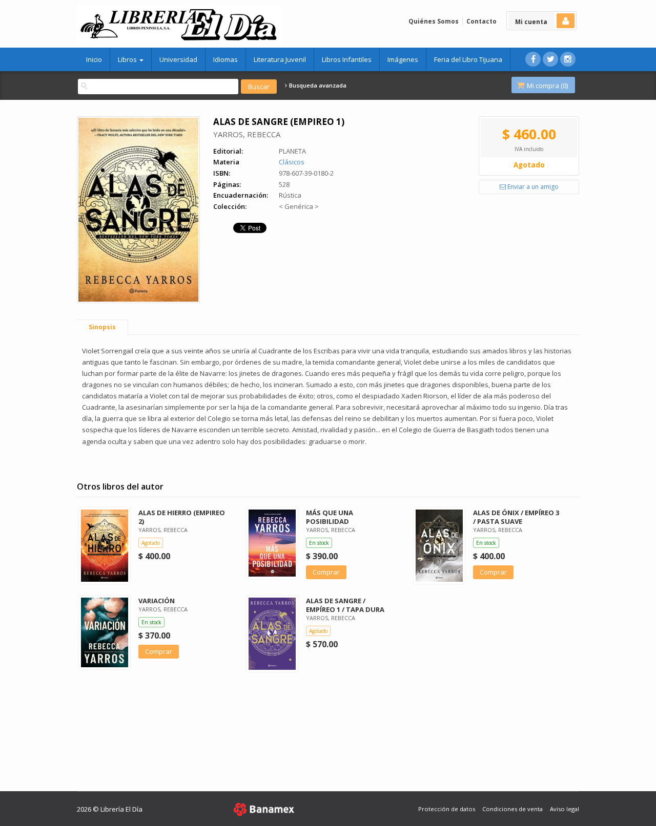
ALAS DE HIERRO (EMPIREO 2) (181, 517)
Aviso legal (564, 809)
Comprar (326, 572)
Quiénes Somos (433, 21)
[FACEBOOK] (533, 59)
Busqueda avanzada (317, 85)
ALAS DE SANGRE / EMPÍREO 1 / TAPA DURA (345, 605)
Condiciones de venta (512, 809)
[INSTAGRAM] (568, 59)
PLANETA (292, 151)
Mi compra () (546, 85)
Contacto (481, 21)
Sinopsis (102, 327)
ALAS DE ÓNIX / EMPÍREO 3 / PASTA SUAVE (516, 517)
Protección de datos (446, 809)
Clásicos (291, 161)
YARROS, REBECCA (246, 134)
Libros (128, 59)
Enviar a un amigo (532, 186)
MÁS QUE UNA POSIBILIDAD (329, 517)
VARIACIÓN (156, 600)
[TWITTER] (550, 59)
